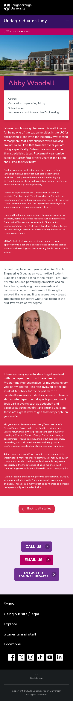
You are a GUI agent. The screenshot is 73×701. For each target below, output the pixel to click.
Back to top (36, 678)
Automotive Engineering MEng (26, 103)
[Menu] (67, 21)
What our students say (18, 31)
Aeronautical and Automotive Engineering (33, 112)
